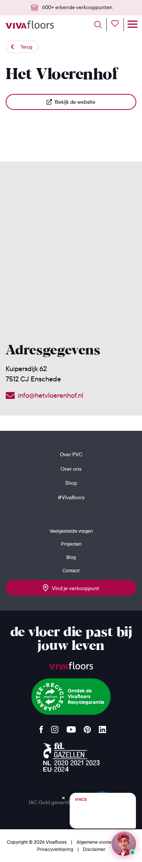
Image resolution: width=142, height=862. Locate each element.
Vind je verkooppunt (73, 588)
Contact (71, 570)
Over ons (71, 468)
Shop (71, 482)
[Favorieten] (117, 24)
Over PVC (71, 454)
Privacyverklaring (55, 849)
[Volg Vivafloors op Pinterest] (87, 727)
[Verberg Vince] (63, 798)
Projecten (71, 544)
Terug (26, 47)
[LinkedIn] (102, 727)
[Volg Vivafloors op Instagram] (55, 727)
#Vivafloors (71, 497)
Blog (71, 557)
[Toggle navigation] (132, 24)
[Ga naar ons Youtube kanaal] (71, 727)
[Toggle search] (100, 24)
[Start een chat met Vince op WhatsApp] (124, 844)
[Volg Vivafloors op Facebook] (41, 727)
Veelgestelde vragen (71, 531)
